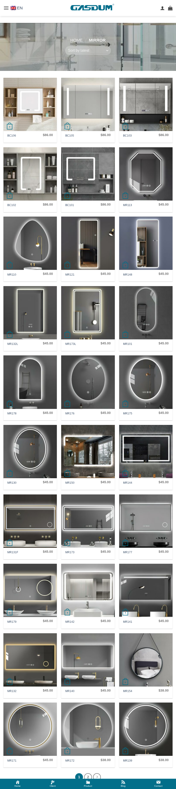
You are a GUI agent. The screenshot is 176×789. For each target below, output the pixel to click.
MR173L (70, 344)
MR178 (11, 413)
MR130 (11, 482)
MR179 (11, 621)
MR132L (12, 344)
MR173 (69, 552)
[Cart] (170, 8)
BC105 (69, 135)
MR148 (127, 274)
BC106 (11, 135)
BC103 (127, 135)
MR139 (127, 760)
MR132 (11, 691)
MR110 (11, 274)
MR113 (127, 205)
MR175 (127, 413)
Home (76, 40)
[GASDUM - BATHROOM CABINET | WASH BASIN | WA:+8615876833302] (92, 8)
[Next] (97, 777)
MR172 (69, 760)
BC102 (11, 205)
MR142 (69, 621)
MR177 (127, 552)
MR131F (12, 552)
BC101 (69, 205)
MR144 (127, 482)
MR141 (127, 621)
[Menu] (6, 7)
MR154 (127, 691)
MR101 (127, 344)
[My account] (162, 8)
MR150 (69, 482)
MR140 (69, 691)
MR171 (11, 760)
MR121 (69, 274)
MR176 (69, 413)
